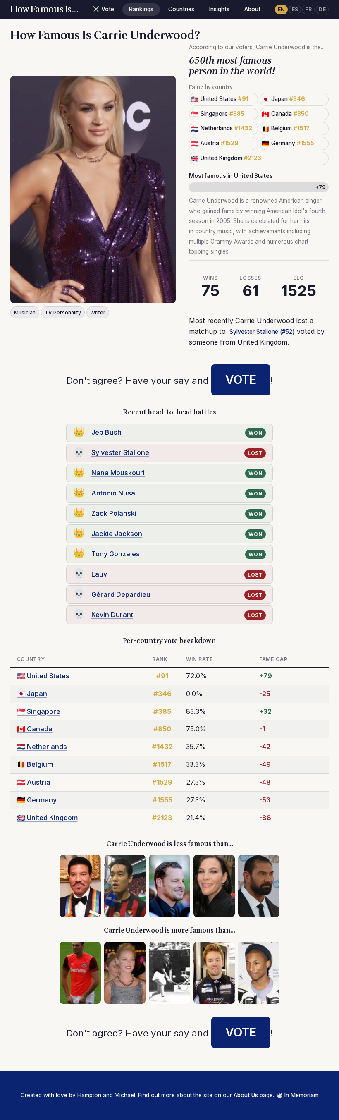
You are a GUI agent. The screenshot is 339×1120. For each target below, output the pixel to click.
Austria (33, 782)
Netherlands (42, 746)
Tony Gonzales (115, 554)
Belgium (35, 764)
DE (322, 9)
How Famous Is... (44, 9)
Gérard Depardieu (120, 594)
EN (281, 9)
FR (308, 9)
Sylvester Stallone (120, 452)
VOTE (240, 380)
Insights (219, 9)
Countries (181, 9)
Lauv (99, 574)
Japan (32, 693)
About (252, 9)
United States (43, 676)
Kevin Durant (112, 614)
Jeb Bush (106, 432)
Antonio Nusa (113, 493)
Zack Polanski (113, 513)
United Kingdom (47, 818)
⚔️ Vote (103, 9)
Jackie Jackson (116, 533)
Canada (35, 729)
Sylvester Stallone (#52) (262, 331)
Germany (37, 800)
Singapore (38, 711)
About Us (246, 1095)
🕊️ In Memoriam (297, 1095)
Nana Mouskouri (118, 473)
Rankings (141, 9)
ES (295, 9)
